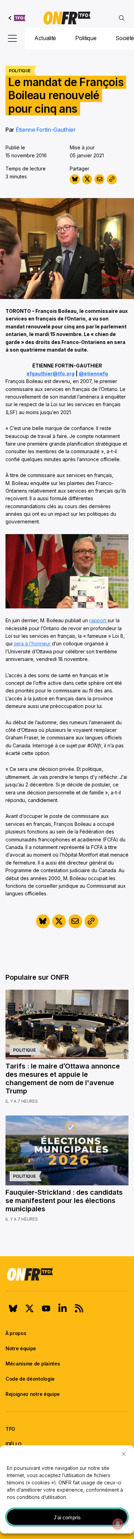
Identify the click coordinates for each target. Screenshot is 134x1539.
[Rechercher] (121, 18)
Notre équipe (20, 1348)
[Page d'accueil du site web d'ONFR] (67, 18)
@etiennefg (93, 373)
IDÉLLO (13, 1444)
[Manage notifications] (117, 1523)
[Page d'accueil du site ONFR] (67, 1274)
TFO (10, 1429)
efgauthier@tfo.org (50, 373)
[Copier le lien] (112, 179)
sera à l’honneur (33, 643)
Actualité (45, 38)
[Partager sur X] (87, 179)
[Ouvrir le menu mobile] (12, 38)
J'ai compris (67, 1517)
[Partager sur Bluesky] (75, 179)
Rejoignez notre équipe (32, 1394)
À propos (15, 1333)
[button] (123, 1454)
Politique (85, 38)
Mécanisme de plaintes (32, 1364)
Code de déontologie (30, 1379)
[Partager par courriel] (99, 179)
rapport (98, 620)
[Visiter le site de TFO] (17, 18)
